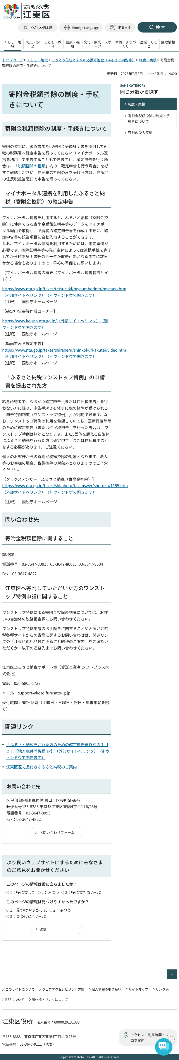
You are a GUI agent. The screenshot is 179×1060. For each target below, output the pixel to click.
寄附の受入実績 (140, 132)
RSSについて (14, 999)
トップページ (12, 59)
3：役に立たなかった (84, 892)
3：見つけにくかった (29, 916)
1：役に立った (23, 892)
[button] (81, 27)
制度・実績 (148, 59)
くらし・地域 (37, 59)
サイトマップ (138, 989)
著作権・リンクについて (50, 999)
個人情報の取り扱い (106, 989)
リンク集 (162, 989)
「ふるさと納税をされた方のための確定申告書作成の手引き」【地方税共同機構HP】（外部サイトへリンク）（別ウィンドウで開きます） (58, 751)
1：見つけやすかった (29, 910)
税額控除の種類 (31, 165)
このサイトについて (20, 989)
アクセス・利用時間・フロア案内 (150, 1037)
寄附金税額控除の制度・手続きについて (149, 118)
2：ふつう (50, 892)
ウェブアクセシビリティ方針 (63, 989)
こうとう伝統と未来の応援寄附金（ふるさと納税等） (93, 59)
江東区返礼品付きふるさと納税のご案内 (41, 767)
